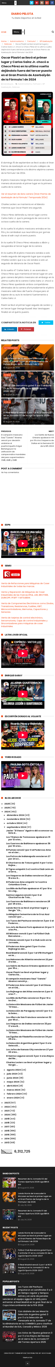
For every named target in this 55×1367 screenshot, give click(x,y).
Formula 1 (31, 41)
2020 (7, 1114)
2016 (7, 1130)
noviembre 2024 (16, 819)
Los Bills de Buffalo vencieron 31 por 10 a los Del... (28, 999)
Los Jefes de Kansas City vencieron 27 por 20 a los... (29, 1050)
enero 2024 (13, 1097)
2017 (7, 1126)
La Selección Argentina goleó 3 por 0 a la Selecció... (28, 1044)
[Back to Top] (27, 1363)
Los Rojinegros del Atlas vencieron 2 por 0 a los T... (29, 992)
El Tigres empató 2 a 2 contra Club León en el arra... (30, 870)
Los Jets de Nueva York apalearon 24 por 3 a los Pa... (30, 928)
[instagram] (42, 3)
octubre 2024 (14, 823)
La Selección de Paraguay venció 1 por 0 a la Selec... (29, 1012)
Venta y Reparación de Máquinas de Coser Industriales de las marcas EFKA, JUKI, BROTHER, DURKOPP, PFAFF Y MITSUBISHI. (24, 595)
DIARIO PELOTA (22, 14)
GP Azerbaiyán (46, 41)
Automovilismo (17, 41)
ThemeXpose (20, 1353)
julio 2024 (12, 1073)
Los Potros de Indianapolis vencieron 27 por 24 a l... (28, 857)
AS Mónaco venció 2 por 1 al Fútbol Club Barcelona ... (28, 935)
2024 (7, 811)
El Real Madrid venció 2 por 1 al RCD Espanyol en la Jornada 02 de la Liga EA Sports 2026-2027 (27, 415)
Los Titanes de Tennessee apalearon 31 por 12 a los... (28, 838)
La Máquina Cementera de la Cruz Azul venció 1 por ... (27, 915)
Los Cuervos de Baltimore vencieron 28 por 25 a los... (28, 902)
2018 (7, 1122)
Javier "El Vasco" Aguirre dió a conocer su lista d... (29, 832)
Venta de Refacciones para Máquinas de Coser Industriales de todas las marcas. (25, 585)
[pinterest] (37, 3)
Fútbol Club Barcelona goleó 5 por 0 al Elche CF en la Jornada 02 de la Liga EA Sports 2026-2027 (27, 388)
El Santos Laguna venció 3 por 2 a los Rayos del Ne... (30, 1057)
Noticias (8, 44)
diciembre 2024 (16, 815)
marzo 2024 (14, 1089)
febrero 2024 (14, 1093)
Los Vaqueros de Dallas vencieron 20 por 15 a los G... (29, 877)
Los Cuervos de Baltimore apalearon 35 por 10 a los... (28, 844)
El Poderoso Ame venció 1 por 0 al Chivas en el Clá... (28, 986)
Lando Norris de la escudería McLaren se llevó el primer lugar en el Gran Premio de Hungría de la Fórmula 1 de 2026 (34, 1197)
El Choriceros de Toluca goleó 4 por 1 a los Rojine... (29, 864)
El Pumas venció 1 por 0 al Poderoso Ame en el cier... (28, 851)
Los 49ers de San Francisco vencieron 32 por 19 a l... (28, 1018)
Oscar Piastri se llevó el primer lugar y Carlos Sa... (27, 973)
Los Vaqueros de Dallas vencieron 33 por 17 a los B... (28, 1025)
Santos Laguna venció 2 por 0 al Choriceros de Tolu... (24, 896)
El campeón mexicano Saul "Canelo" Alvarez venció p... (26, 980)
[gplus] (47, 3)
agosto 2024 (14, 1069)
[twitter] (31, 3)
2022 (7, 1106)
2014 (7, 1138)
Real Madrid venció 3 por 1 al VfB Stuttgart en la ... (29, 954)
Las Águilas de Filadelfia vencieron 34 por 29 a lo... (29, 1038)
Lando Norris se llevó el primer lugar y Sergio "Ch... (27, 909)
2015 (7, 1134)
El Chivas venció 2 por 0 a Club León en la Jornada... (28, 941)
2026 (7, 803)
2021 (7, 1110)
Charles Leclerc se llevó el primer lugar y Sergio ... (28, 1063)
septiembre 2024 (17, 827)
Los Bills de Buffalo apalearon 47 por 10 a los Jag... (28, 889)
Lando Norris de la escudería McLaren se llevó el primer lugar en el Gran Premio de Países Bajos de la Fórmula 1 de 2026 (25, 361)
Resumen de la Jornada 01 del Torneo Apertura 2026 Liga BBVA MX (33, 1213)
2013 (7, 1142)
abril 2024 (12, 1085)
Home (3, 32)
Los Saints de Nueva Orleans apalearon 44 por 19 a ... (30, 967)
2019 (7, 1118)
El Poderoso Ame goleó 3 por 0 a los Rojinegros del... (25, 947)
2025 (7, 807)
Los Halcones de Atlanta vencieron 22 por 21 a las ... (29, 960)
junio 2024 (13, 1077)
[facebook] (52, 3)
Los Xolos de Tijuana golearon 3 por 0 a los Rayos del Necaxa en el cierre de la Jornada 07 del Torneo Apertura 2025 (35, 1337)
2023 (7, 1102)
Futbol (7, 375)
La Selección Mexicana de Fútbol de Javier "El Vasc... (29, 1005)
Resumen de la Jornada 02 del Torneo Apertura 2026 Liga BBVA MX (33, 1181)
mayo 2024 (13, 1081)
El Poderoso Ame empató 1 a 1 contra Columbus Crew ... (26, 883)
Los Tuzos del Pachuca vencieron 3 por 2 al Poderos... (30, 922)
